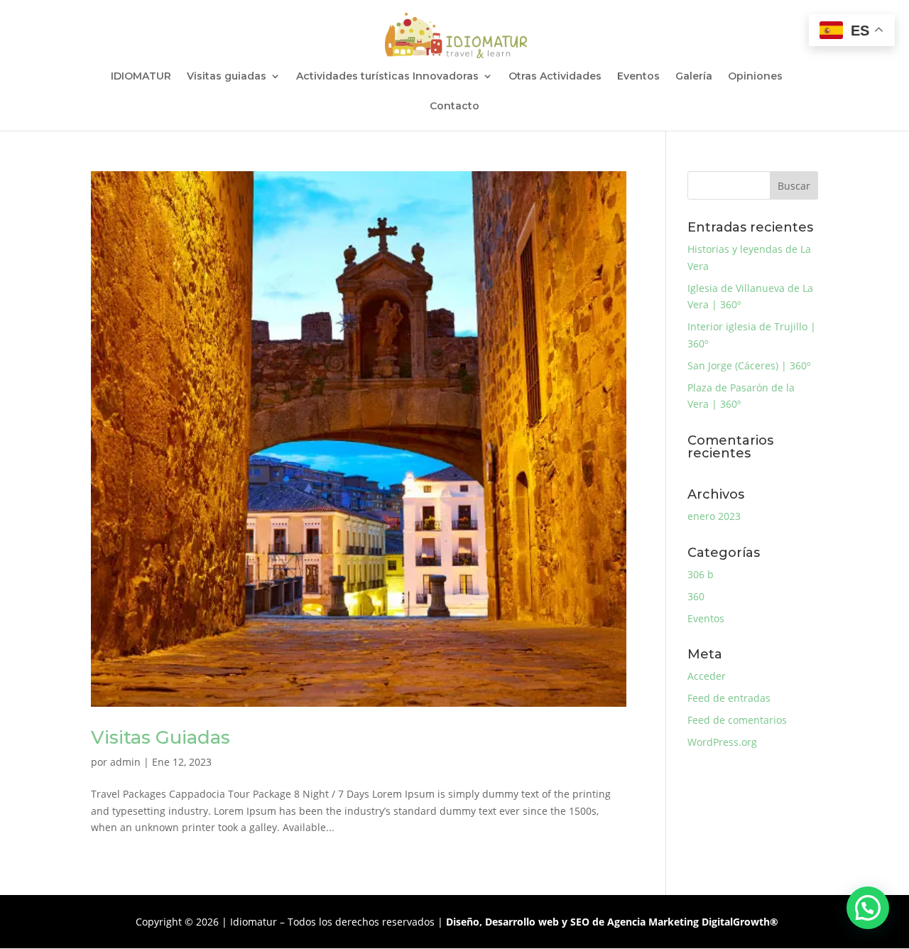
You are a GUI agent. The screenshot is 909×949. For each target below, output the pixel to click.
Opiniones (755, 76)
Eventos (638, 76)
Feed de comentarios (737, 720)
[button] (868, 907)
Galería (693, 76)
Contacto (454, 106)
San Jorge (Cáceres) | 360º (748, 365)
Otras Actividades (555, 76)
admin (125, 762)
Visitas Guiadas (160, 737)
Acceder (706, 676)
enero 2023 (714, 516)
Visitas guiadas (226, 76)
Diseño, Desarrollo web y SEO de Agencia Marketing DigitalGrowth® (612, 921)
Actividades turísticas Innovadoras (387, 76)
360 (695, 596)
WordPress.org (722, 742)
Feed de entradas (729, 698)
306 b (700, 574)
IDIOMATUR (141, 76)
